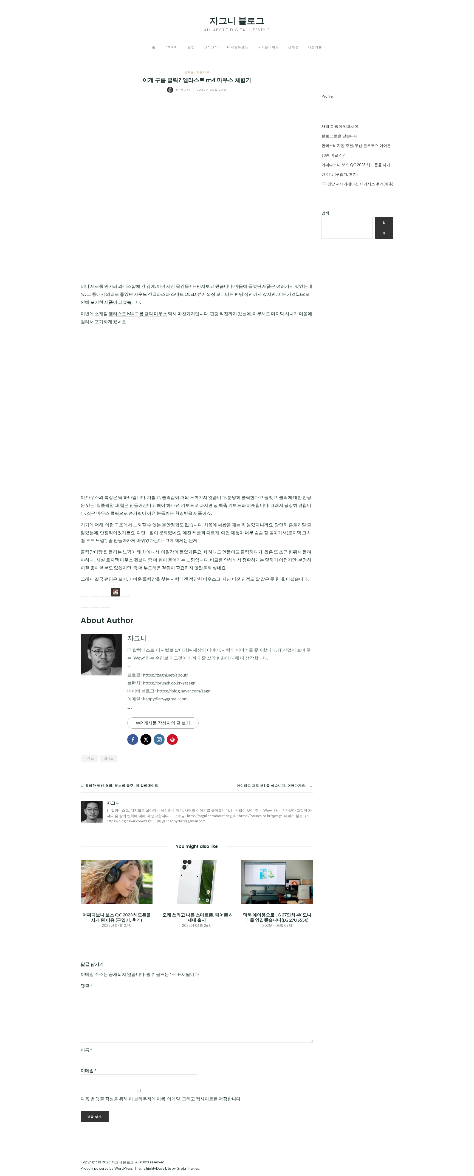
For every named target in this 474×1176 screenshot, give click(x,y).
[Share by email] (105, 276)
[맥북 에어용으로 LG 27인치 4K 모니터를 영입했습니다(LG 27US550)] (277, 881)
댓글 (86, 985)
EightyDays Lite (158, 1168)
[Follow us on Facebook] (85, 592)
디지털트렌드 (238, 47)
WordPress (123, 1168)
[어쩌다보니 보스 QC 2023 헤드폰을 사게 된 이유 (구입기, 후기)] (117, 881)
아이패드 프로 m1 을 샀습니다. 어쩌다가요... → (275, 785)
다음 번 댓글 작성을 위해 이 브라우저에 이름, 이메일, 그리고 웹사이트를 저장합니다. (161, 1098)
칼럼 (191, 47)
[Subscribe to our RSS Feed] (105, 592)
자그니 (183, 89)
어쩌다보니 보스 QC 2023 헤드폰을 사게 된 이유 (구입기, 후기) (117, 917)
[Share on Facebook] (85, 276)
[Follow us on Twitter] (95, 592)
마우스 (89, 758)
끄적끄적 (211, 47)
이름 (86, 1049)
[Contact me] (125, 592)
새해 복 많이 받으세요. (340, 126)
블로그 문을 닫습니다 (339, 135)
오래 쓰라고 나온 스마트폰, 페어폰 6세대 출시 (197, 917)
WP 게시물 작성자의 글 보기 (163, 722)
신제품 (293, 47)
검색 (325, 213)
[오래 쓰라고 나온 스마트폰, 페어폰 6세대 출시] (197, 881)
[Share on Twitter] (95, 276)
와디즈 (108, 758)
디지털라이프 (268, 47)
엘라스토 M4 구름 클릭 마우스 (137, 313)
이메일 (89, 1070)
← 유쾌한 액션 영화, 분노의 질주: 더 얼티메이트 (119, 785)
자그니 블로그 (237, 21)
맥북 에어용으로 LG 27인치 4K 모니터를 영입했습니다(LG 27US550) (277, 917)
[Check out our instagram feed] (115, 592)
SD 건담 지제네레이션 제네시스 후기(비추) (357, 183)
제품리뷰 (315, 47)
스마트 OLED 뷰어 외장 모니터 (200, 294)
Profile (172, 47)
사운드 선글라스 (149, 294)
